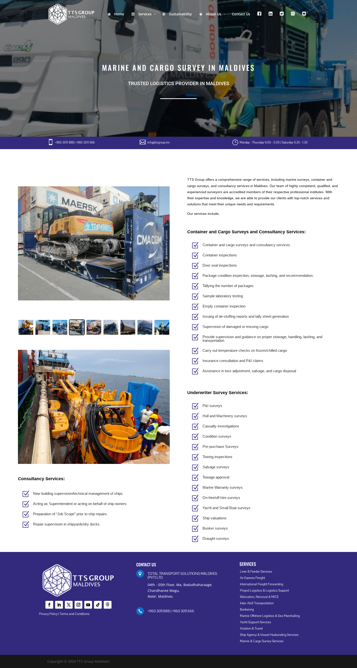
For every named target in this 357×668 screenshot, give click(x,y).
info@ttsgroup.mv (158, 142)
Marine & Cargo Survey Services (261, 641)
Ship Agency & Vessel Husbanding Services (269, 635)
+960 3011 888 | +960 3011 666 (75, 142)
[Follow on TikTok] (98, 605)
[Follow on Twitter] (69, 605)
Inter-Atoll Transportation (257, 603)
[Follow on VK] (107, 605)
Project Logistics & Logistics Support (264, 590)
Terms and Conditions (74, 614)
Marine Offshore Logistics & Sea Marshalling (270, 616)
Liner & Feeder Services (256, 571)
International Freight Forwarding (261, 584)
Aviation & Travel (251, 628)
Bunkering (247, 609)
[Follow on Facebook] (49, 605)
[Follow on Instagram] (78, 605)
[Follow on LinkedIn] (59, 605)
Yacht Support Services (255, 622)
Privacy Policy (48, 614)
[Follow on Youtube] (88, 605)
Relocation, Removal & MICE (259, 597)
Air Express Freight (252, 578)
